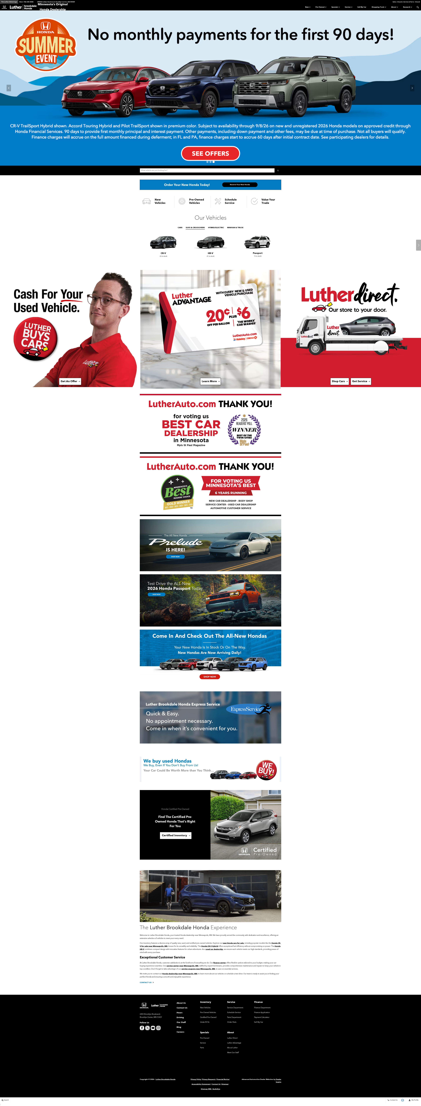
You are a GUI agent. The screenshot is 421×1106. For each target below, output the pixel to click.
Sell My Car (361, 7)
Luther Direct (232, 1038)
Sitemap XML (206, 1089)
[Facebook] (142, 1028)
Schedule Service (234, 1012)
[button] (417, 7)
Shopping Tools (378, 7)
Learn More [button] (209, 381)
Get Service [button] (359, 381)
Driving (180, 1018)
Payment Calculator (261, 1017)
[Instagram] (158, 1028)
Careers (180, 1032)
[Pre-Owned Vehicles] (191, 206)
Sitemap (224, 1084)
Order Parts (231, 1022)
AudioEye (216, 1089)
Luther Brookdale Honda (165, 1079)
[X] (147, 1028)
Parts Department (234, 1017)
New (307, 7)
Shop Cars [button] (338, 381)
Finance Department (262, 1008)
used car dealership (214, 949)
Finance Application (262, 1012)
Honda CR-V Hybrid (209, 946)
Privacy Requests (208, 1079)
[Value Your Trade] (263, 206)
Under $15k (204, 1022)
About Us (181, 1003)
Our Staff (181, 1022)
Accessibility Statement (201, 1084)
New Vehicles (205, 1008)
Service (348, 7)
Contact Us (182, 1008)
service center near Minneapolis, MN (182, 966)
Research (406, 7)
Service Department (235, 1008)
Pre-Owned (320, 7)
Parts (202, 1048)
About (393, 7)
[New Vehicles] (154, 206)
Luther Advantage (234, 1043)
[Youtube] (153, 1028)
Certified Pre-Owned (208, 1017)
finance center (219, 963)
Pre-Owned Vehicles (208, 1012)
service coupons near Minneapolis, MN (198, 969)
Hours (179, 1013)
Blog (179, 1027)
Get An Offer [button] (69, 381)
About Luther (232, 1048)
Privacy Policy (196, 1079)
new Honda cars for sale (233, 943)
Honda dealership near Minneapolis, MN (179, 974)
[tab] (180, 227)
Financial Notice (223, 1079)
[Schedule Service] (225, 206)
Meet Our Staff (233, 1053)
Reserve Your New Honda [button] (240, 184)
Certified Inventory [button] (174, 835)
